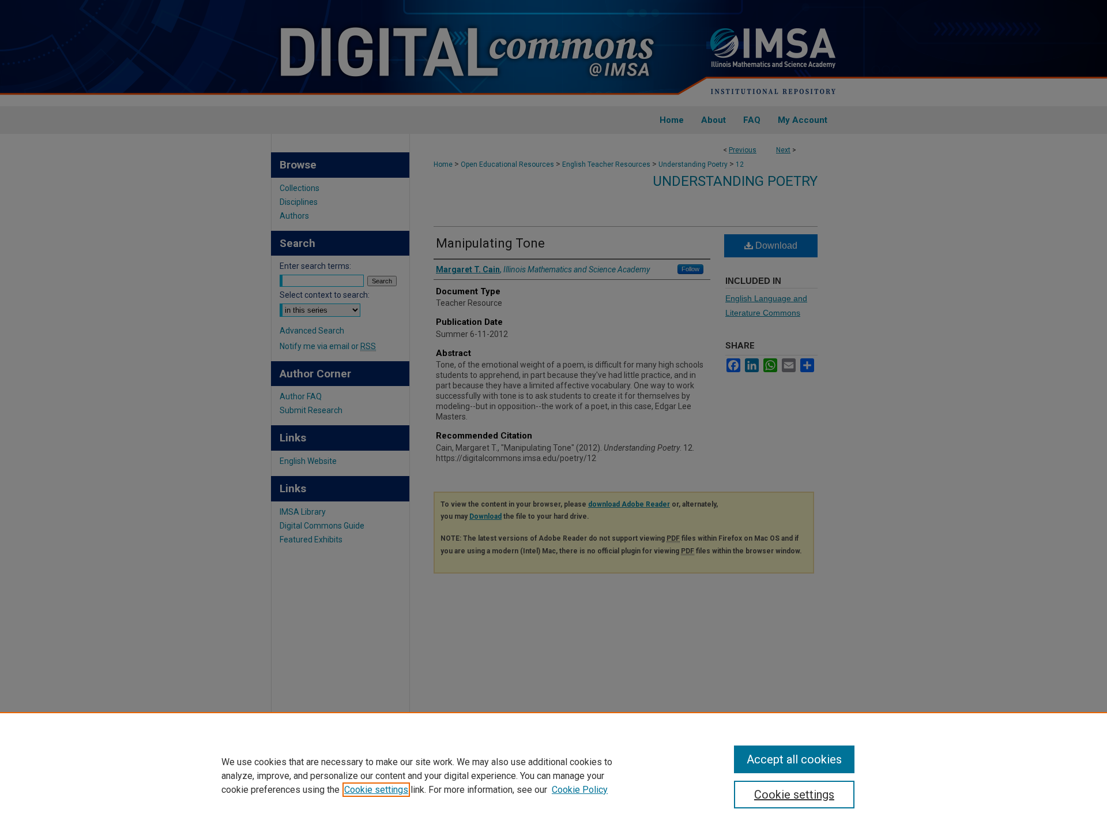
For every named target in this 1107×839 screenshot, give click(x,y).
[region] (553, 775)
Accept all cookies (794, 759)
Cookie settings (376, 789)
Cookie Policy (580, 789)
